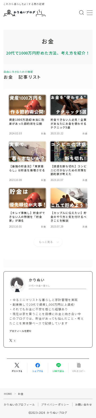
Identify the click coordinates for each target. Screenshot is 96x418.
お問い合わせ (83, 404)
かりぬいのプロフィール (19, 404)
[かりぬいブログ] (24, 12)
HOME (8, 394)
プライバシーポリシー (55, 404)
